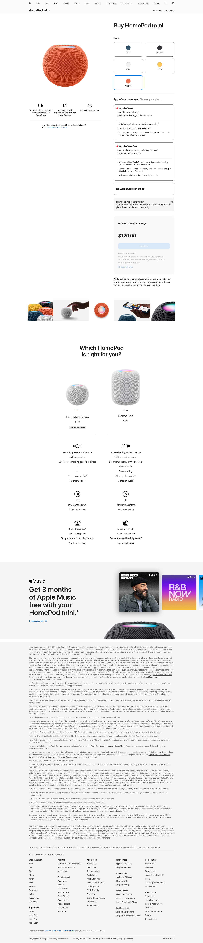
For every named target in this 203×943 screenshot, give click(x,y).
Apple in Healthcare (124, 895)
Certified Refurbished (95, 883)
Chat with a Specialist (56, 127)
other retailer (69, 931)
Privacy (148, 879)
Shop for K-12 (121, 881)
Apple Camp (92, 875)
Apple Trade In (93, 890)
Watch (31, 879)
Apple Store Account (66, 867)
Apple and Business (124, 864)
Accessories (34, 898)
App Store (62, 911)
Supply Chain (150, 886)
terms (84, 654)
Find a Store (92, 864)
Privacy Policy (79, 939)
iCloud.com (62, 871)
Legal (121, 939)
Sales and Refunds (108, 939)
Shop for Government (125, 912)
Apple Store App (93, 879)
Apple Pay (33, 919)
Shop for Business (123, 867)
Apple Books (63, 908)
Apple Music (63, 889)
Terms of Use (92, 939)
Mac (30, 867)
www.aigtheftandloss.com (39, 697)
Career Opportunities (154, 904)
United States (168, 939)
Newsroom (149, 896)
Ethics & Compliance (153, 911)
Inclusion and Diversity (154, 875)
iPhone (31, 875)
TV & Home (33, 890)
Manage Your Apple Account (69, 864)
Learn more (38, 621)
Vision (31, 883)
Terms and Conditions (125, 677)
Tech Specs (169, 10)
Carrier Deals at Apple (96, 898)
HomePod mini (39, 10)
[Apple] (30, 854)
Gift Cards (33, 902)
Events (148, 915)
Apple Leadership (152, 900)
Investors (149, 908)
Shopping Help (93, 906)
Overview (157, 10)
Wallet (31, 911)
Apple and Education (124, 877)
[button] (166, 3)
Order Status (92, 902)
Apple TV (61, 885)
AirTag (31, 894)
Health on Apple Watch (125, 898)
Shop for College (123, 885)
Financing (91, 894)
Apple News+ (63, 900)
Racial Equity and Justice (155, 883)
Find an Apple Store (53, 931)
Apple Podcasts (64, 904)
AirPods (32, 886)
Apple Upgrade (93, 886)
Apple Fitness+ (64, 896)
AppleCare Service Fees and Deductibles (108, 746)
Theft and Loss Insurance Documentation (61, 677)
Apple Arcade (63, 892)
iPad (30, 871)
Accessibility (150, 864)
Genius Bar (91, 867)
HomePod (39, 855)
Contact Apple (151, 919)
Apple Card (33, 915)
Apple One (62, 881)
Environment (150, 871)
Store (31, 864)
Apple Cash (33, 923)
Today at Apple (93, 871)
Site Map (129, 939)
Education (149, 867)
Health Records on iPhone (126, 902)
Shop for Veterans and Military (128, 916)
